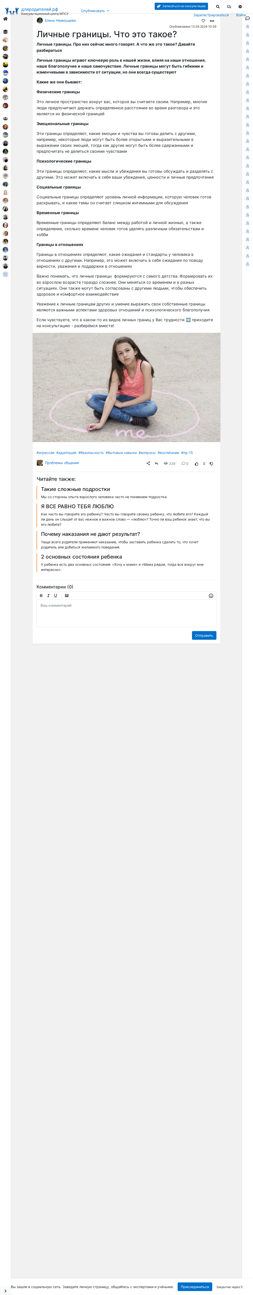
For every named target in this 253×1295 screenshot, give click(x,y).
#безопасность (91, 452)
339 (172, 463)
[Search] (218, 6)
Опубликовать (93, 11)
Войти (241, 15)
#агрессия (45, 452)
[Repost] (156, 463)
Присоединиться (195, 1287)
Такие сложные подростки (75, 489)
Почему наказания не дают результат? (90, 534)
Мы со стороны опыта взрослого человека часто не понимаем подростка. (104, 497)
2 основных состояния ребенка (81, 557)
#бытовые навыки (121, 452)
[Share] (148, 463)
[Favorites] (203, 20)
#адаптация (66, 452)
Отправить (204, 635)
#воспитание (168, 452)
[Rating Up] (197, 463)
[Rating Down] (211, 463)
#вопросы (147, 452)
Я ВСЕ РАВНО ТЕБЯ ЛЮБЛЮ (77, 506)
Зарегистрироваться (211, 15)
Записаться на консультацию (184, 6)
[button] (229, 6)
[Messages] (229, 6)
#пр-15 (187, 452)
